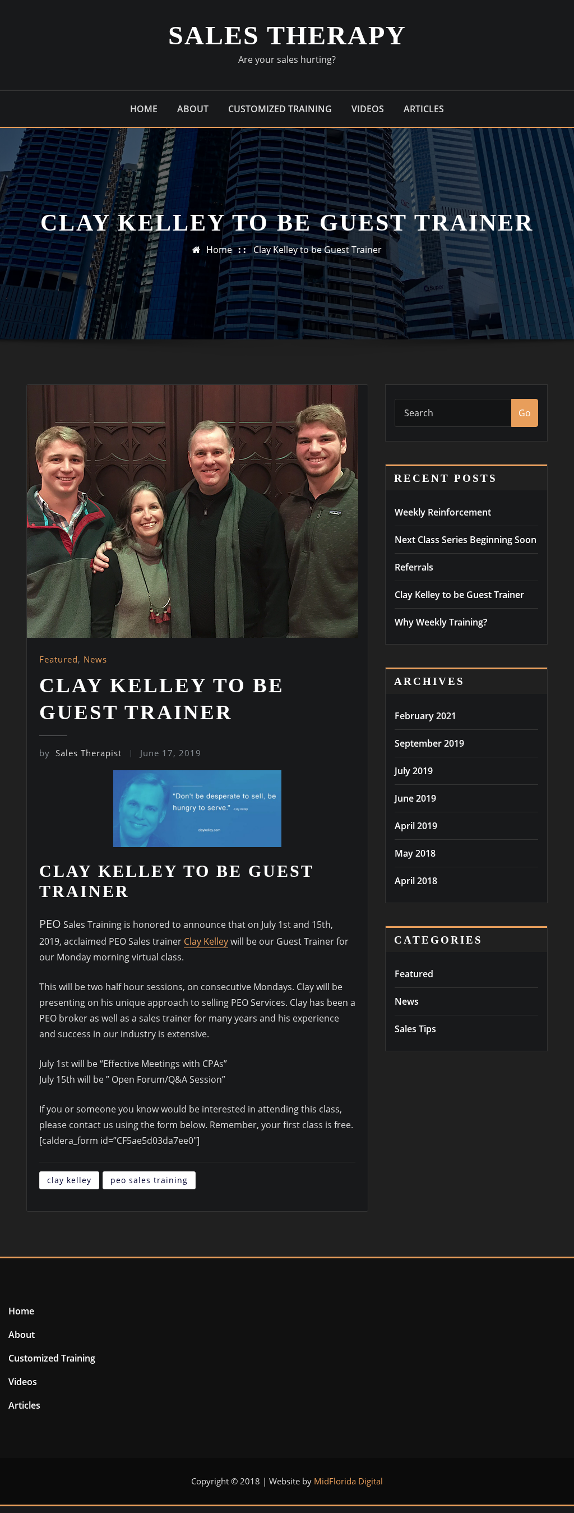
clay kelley (69, 1180)
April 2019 (416, 826)
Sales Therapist (80, 752)
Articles (424, 109)
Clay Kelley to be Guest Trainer (317, 249)
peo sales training (149, 1180)
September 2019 (429, 743)
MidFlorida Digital (348, 1481)
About (193, 109)
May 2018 (415, 853)
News (95, 659)
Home (144, 109)
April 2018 (416, 881)
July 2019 (414, 771)
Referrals (414, 567)
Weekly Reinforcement (443, 512)
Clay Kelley (206, 941)
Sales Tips (415, 1029)
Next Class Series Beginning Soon (465, 540)
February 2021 (425, 716)
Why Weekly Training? (441, 622)
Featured (58, 659)
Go (525, 413)
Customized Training (280, 109)
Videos (367, 109)
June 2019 (415, 798)
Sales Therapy (287, 35)
